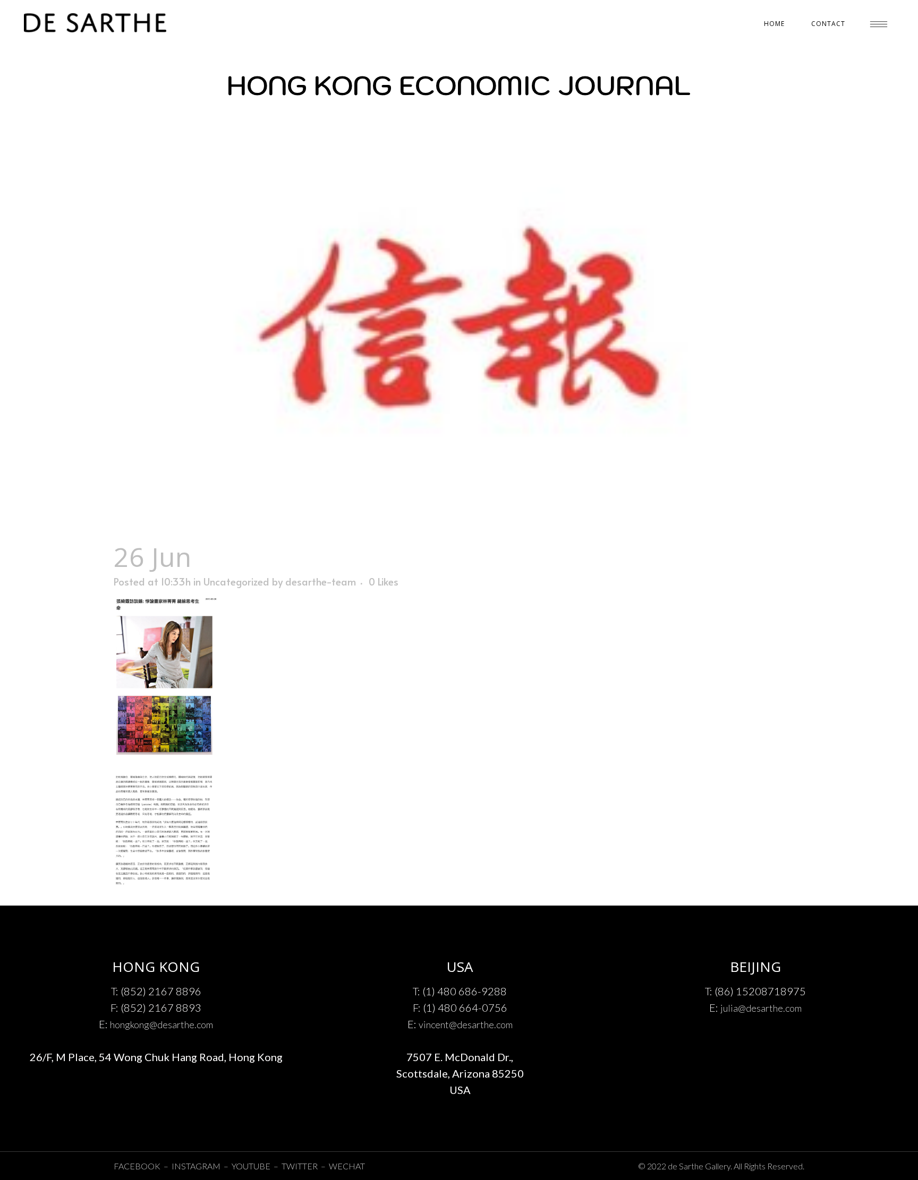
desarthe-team (320, 581)
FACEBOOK (137, 1166)
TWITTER (300, 1166)
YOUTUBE (251, 1166)
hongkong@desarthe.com (161, 1024)
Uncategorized (236, 581)
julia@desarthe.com (761, 1008)
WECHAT (347, 1166)
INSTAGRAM (197, 1166)
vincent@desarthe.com (466, 1024)
